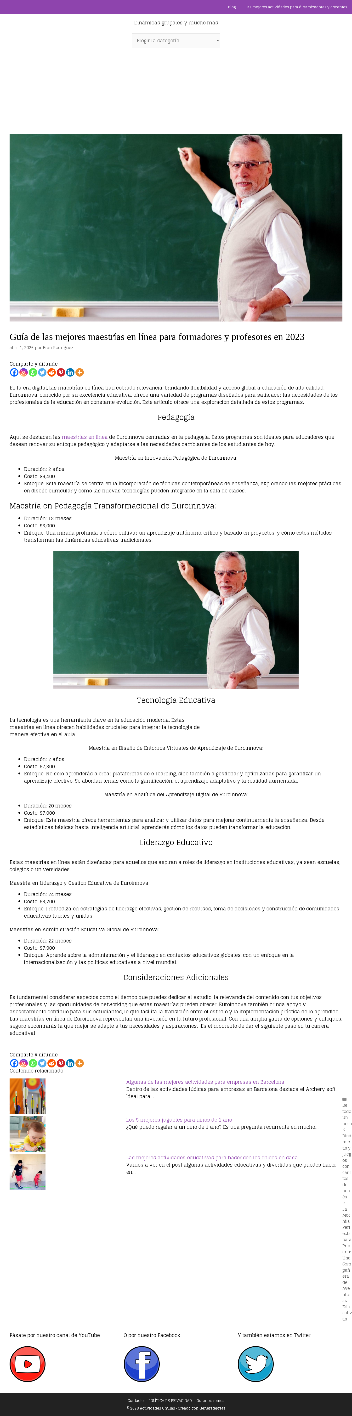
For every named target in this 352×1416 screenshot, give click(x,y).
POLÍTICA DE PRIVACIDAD (170, 1400)
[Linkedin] (70, 372)
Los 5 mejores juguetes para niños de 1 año (179, 1120)
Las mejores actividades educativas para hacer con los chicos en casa (212, 1157)
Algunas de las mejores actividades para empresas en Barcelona (205, 1082)
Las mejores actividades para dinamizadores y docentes (296, 7)
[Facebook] (14, 372)
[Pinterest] (61, 372)
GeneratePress (212, 1408)
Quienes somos (210, 1400)
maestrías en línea (85, 437)
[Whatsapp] (33, 372)
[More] (79, 372)
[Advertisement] (176, 88)
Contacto (136, 1400)
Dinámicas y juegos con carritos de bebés (347, 1166)
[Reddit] (51, 372)
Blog (232, 7)
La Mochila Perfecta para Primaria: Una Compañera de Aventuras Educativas (347, 1264)
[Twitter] (42, 372)
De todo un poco (347, 1114)
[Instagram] (23, 372)
